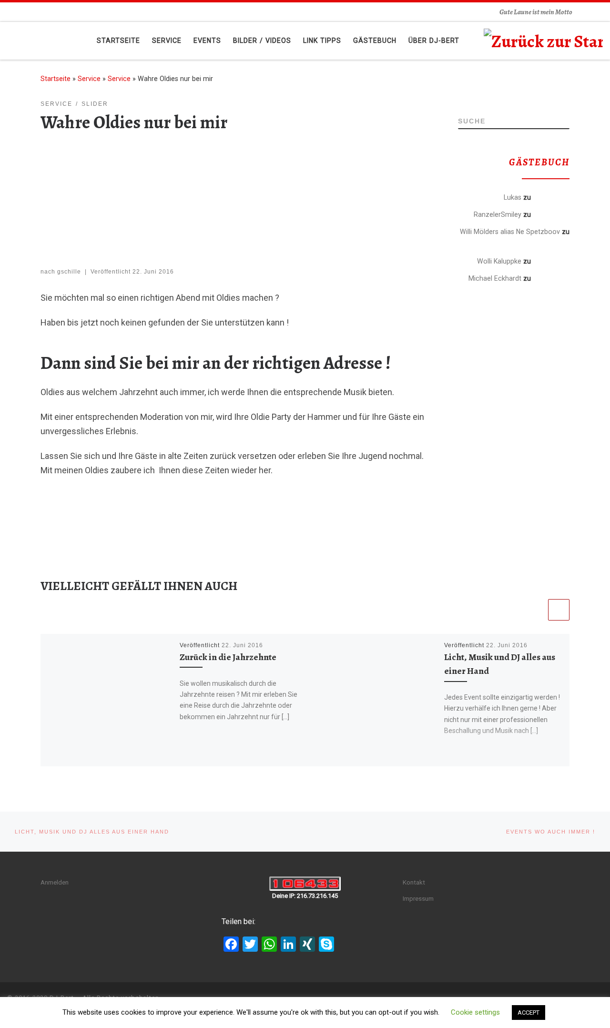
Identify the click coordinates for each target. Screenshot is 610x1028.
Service (89, 78)
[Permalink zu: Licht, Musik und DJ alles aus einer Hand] (371, 700)
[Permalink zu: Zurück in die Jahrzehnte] (107, 700)
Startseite (56, 78)
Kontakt (414, 882)
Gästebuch (551, 197)
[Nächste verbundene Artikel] (558, 610)
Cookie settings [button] (475, 1012)
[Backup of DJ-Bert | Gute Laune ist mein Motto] (543, 39)
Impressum (418, 898)
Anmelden (55, 882)
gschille (69, 271)
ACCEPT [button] (528, 1012)
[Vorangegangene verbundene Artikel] (535, 610)
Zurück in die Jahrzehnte (228, 657)
